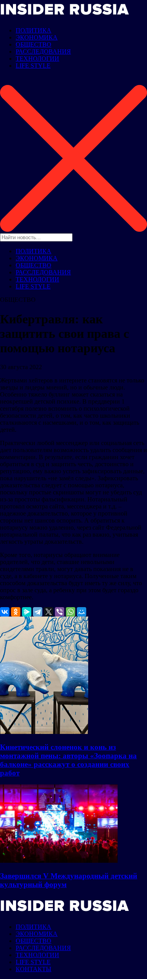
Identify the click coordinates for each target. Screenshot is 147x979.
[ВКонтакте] (4, 612)
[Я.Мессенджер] (26, 612)
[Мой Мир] (81, 612)
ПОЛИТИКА (33, 30)
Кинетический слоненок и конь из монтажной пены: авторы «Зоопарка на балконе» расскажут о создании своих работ (68, 760)
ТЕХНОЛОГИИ (37, 58)
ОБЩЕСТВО (33, 44)
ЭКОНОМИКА (37, 37)
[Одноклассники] (15, 612)
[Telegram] (37, 612)
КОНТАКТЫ (33, 969)
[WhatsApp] (70, 612)
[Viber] (59, 612)
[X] (48, 612)
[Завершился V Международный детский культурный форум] (59, 860)
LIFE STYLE (33, 65)
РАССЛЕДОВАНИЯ (43, 51)
